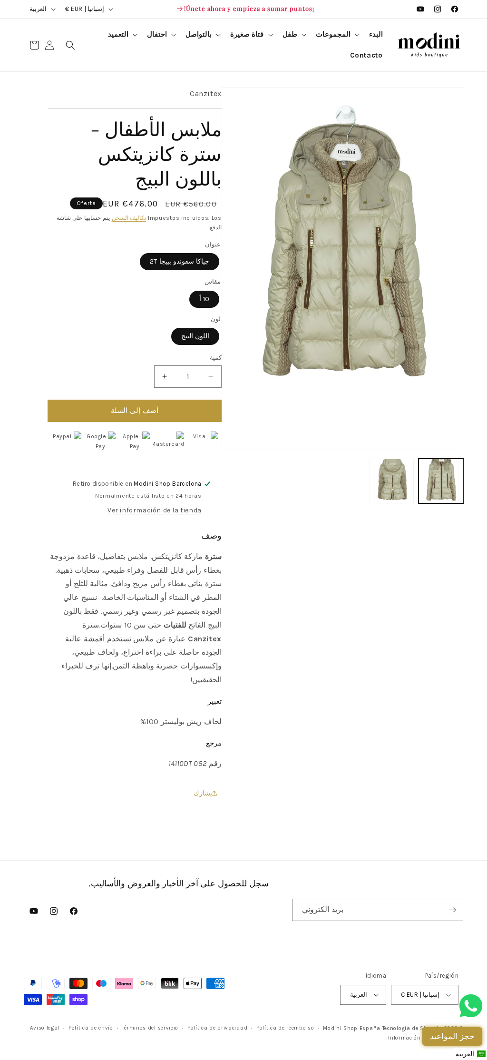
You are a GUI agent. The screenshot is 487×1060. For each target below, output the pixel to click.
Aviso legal (44, 1028)
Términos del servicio (150, 1028)
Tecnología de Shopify (411, 1028)
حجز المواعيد (452, 1036)
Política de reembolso (285, 1028)
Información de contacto (421, 1038)
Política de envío (90, 1028)
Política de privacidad (217, 1028)
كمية (216, 357)
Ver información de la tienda (154, 510)
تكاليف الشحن (129, 218)
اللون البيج (195, 336)
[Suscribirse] (452, 910)
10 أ (204, 299)
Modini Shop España (351, 1028)
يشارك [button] (203, 793)
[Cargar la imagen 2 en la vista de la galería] (392, 481)
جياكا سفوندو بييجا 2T (179, 261)
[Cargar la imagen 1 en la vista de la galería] (441, 481)
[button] (336, 34)
